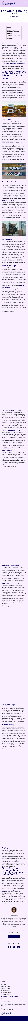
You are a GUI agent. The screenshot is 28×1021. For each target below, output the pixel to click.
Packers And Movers (6, 992)
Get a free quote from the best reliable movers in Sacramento (13, 37)
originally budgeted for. (16, 60)
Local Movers (4, 984)
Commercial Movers (6, 994)
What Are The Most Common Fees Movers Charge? (13, 31)
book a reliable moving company (16, 63)
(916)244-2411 (6, 1002)
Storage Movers (5, 990)
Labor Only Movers (5, 988)
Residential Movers (5, 986)
